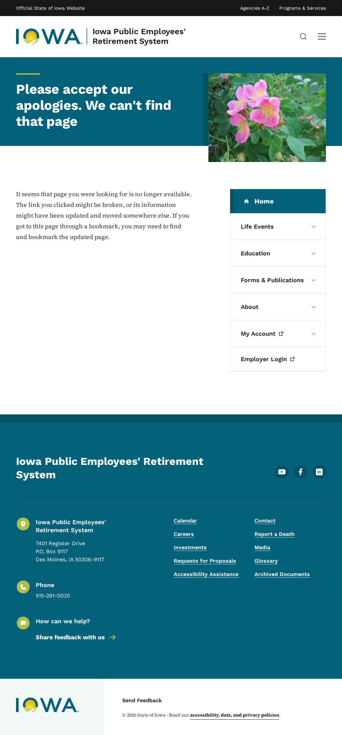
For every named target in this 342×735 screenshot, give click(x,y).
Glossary (266, 561)
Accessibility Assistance (206, 574)
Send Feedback (142, 700)
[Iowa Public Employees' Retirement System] (49, 36)
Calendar (185, 520)
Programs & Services (302, 8)
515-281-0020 (53, 595)
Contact (265, 520)
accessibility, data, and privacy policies (234, 715)
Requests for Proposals (205, 561)
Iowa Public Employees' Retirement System (139, 36)
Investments (190, 547)
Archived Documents (282, 574)
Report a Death (274, 534)
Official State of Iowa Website (50, 8)
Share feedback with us (70, 637)
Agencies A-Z (255, 8)
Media (262, 547)
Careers (184, 534)
